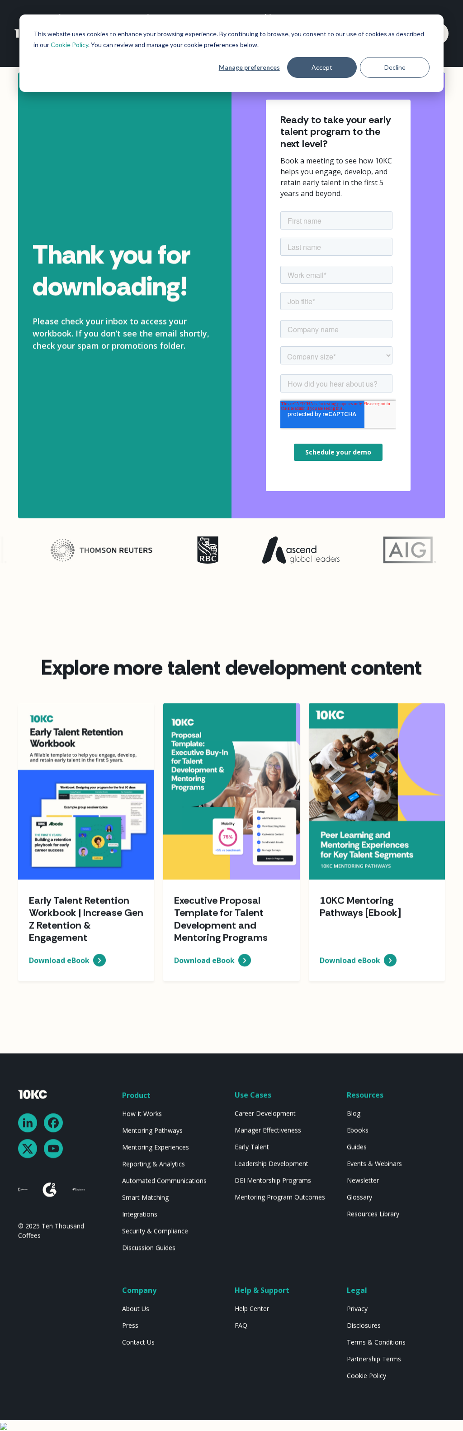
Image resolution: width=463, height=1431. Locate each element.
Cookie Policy (69, 44)
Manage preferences (249, 67)
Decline (395, 67)
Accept (322, 67)
